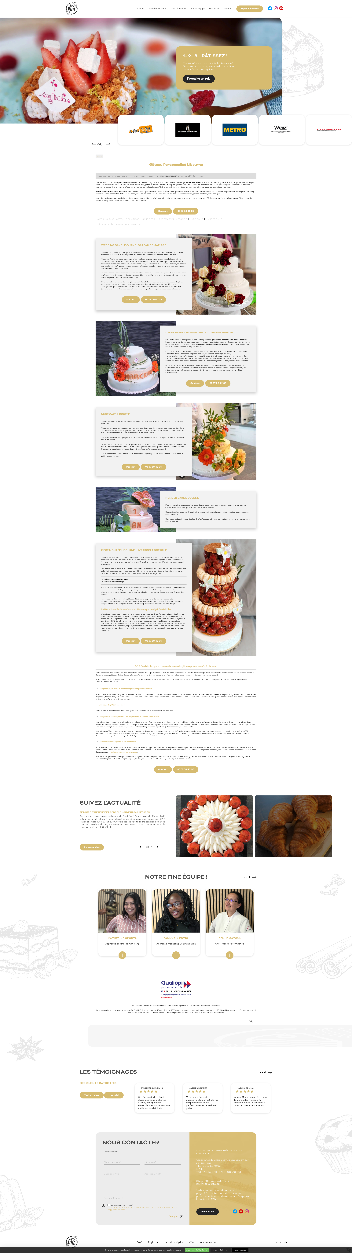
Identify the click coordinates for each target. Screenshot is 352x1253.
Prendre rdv (208, 1211)
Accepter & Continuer (197, 1250)
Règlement (154, 1242)
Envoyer (173, 1216)
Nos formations (157, 8)
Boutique (214, 8)
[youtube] (281, 8)
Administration (208, 1242)
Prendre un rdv (199, 79)
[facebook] (270, 8)
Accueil (141, 8)
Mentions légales (174, 1242)
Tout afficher (91, 1095)
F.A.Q (139, 1242)
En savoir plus (92, 847)
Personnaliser (240, 1250)
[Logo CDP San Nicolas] (72, 14)
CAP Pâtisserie (178, 8)
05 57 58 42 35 (185, 211)
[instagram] (276, 8)
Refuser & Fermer (220, 1250)
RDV (213, 1199)
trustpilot (113, 1095)
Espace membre (250, 8)
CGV (191, 1242)
